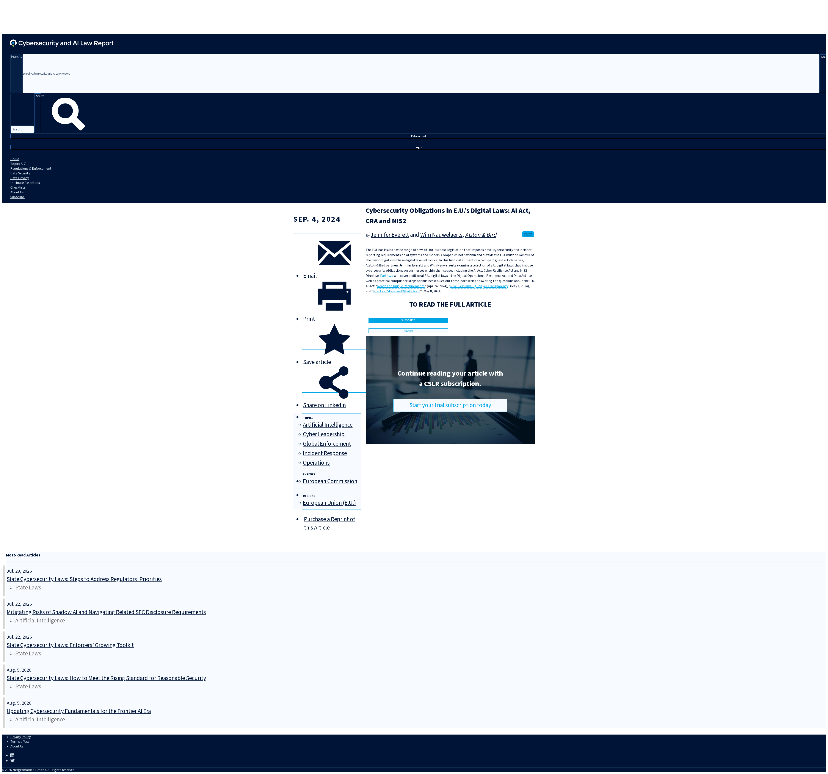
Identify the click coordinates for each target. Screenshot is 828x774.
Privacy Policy (20, 737)
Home (14, 159)
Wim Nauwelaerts (441, 235)
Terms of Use (20, 741)
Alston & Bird (480, 235)
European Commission (330, 481)
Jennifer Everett (390, 235)
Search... (16, 56)
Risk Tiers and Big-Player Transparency (479, 286)
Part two (386, 275)
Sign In (408, 331)
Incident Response (325, 453)
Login (418, 147)
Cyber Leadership (324, 434)
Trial (418, 136)
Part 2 (528, 234)
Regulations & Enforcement (31, 168)
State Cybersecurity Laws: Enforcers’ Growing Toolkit (70, 645)
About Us (17, 192)
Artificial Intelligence (328, 425)
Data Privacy (19, 178)
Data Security (20, 173)
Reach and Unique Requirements (401, 286)
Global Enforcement (327, 444)
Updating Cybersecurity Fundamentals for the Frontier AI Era (79, 711)
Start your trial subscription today (450, 405)
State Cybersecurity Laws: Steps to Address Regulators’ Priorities (84, 579)
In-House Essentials (25, 182)
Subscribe (17, 197)
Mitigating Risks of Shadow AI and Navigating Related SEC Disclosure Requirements (106, 612)
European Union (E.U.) (329, 503)
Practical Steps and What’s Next (396, 291)
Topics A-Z (18, 163)
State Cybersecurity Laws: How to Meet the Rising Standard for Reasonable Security (106, 678)
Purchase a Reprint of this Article (329, 523)
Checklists (18, 187)
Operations (316, 463)
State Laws (28, 587)
